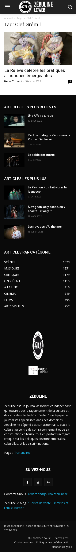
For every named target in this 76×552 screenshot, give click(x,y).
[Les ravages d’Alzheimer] (14, 232)
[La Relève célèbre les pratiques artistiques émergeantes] (38, 48)
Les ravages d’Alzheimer (45, 226)
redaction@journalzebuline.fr (47, 494)
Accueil (8, 18)
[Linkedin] (48, 482)
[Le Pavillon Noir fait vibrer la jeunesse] (14, 192)
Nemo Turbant (13, 81)
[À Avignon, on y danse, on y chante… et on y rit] (14, 212)
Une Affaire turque (40, 115)
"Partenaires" (23, 453)
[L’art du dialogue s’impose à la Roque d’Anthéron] (14, 140)
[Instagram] (38, 482)
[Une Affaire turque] (14, 121)
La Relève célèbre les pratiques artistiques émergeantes (34, 73)
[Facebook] (27, 482)
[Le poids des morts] (14, 160)
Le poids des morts (41, 154)
